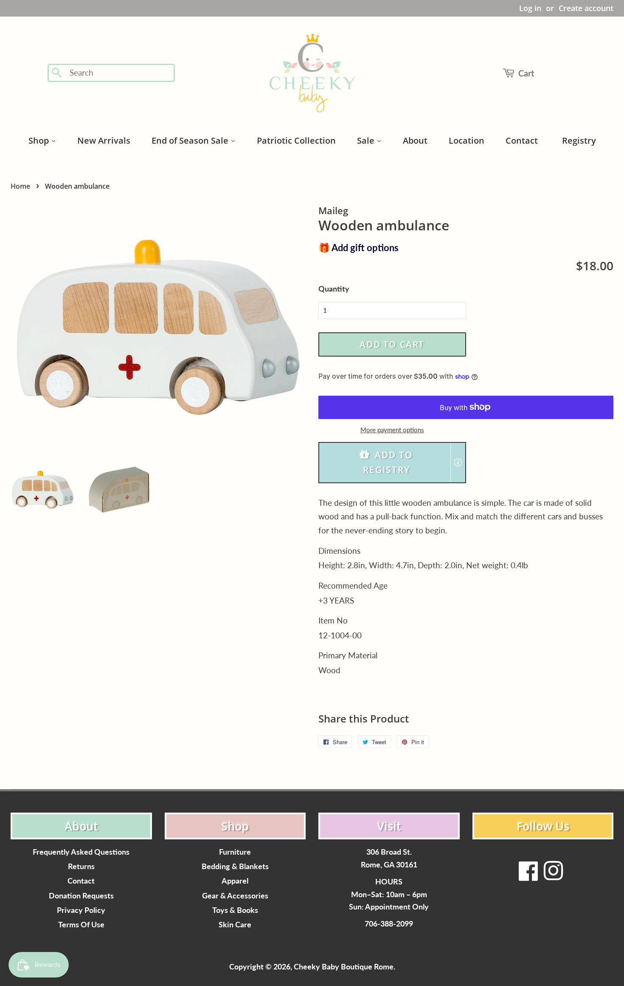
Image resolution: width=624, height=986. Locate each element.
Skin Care (235, 924)
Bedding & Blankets (235, 866)
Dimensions (339, 550)
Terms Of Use (81, 924)
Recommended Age (353, 585)
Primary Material (347, 655)
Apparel (235, 880)
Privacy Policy (81, 910)
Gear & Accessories (235, 895)
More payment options (392, 430)
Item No (333, 620)
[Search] (57, 73)
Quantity (333, 288)
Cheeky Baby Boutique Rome (344, 966)
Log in (530, 8)
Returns (81, 866)
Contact (81, 880)
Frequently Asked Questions (81, 851)
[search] (119, 73)
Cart (526, 73)
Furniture (235, 851)
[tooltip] (458, 462)
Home (20, 186)
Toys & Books (235, 910)
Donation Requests (81, 895)
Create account (586, 8)
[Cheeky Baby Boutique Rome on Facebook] (528, 876)
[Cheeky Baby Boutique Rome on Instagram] (553, 876)
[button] (392, 462)
